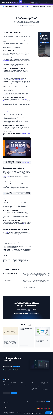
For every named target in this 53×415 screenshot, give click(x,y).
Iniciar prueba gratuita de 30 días (7, 366)
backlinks (26, 44)
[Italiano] (44, 408)
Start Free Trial (44, 42)
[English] (38, 408)
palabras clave (6, 94)
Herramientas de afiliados (44, 389)
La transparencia (7, 83)
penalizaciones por (6, 60)
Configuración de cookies (27, 413)
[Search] (31, 6)
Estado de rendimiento (14, 385)
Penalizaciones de (7, 111)
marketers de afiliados (6, 176)
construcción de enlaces (26, 133)
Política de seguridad (26, 412)
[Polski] (46, 408)
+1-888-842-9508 (6, 402)
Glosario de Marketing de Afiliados (9, 9)
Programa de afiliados (24, 385)
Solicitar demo (18, 162)
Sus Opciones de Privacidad (37, 413)
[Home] (3, 9)
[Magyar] (42, 408)
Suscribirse (27, 193)
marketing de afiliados (30, 22)
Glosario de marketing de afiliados (35, 386)
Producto (12, 6)
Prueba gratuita (42, 6)
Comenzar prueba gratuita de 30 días (27, 162)
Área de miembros (13, 382)
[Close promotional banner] (52, 1)
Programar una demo (17, 366)
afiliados (7, 232)
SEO (23, 223)
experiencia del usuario (19, 79)
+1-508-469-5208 (6, 404)
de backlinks (25, 37)
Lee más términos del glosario (33, 313)
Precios (4, 381)
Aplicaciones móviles (5, 386)
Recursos (16, 6)
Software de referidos (44, 387)
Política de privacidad (33, 412)
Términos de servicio (19, 412)
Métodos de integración (6, 384)
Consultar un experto (36, 6)
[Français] (41, 408)
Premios (22, 382)
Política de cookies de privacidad (41, 412)
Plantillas (32, 382)
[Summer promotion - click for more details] (26, 2)
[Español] (39, 408)
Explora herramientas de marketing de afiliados (21, 313)
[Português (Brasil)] (48, 408)
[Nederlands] (45, 408)
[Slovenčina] (49, 408)
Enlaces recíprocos (18, 9)
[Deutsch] (37, 408)
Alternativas (4, 387)
